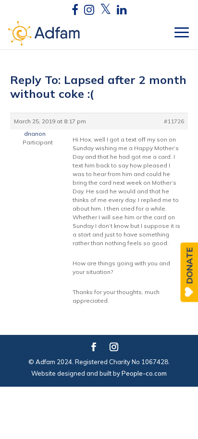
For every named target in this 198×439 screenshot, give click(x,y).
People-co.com (144, 373)
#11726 (174, 121)
